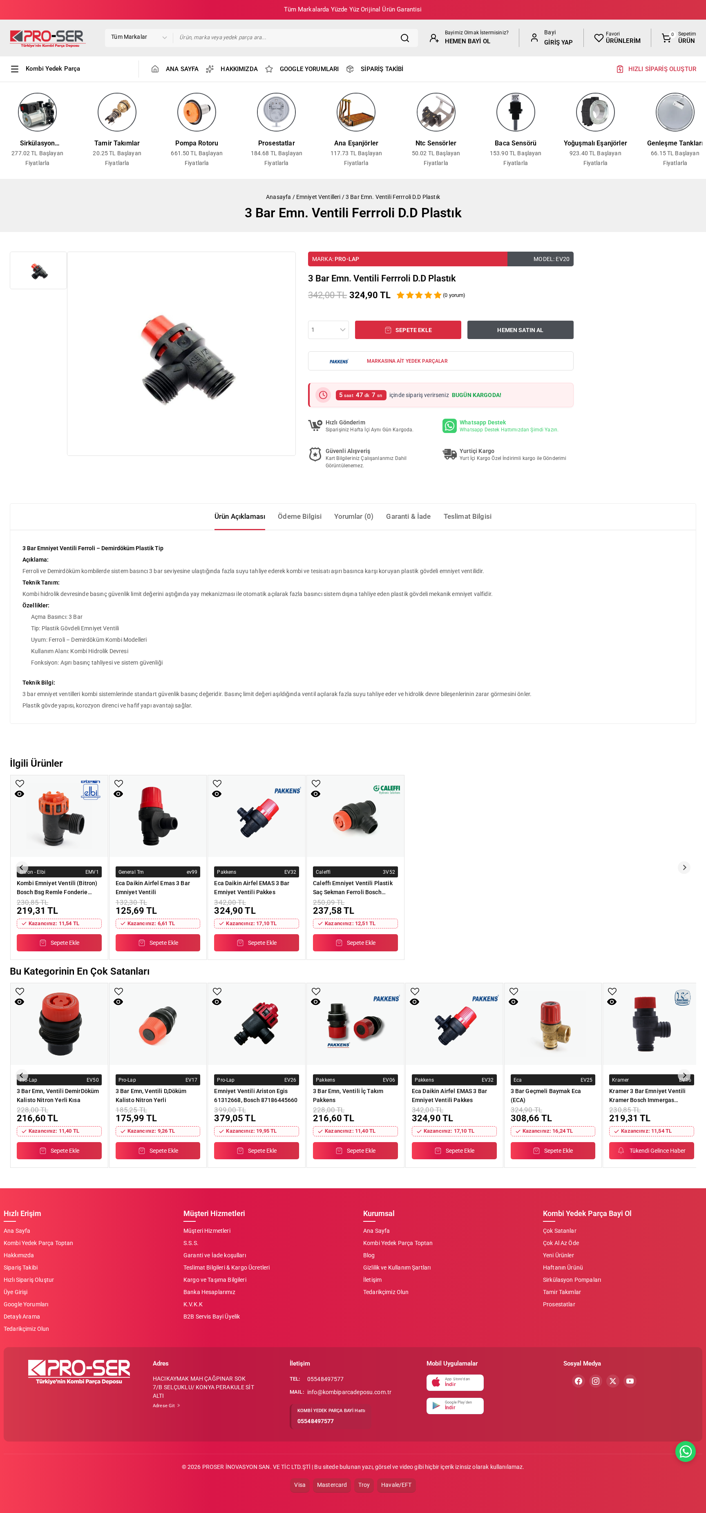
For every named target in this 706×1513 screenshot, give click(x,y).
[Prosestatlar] (276, 112)
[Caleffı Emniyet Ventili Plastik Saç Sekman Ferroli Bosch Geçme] (355, 816)
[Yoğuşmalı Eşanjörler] (595, 112)
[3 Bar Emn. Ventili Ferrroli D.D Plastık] (181, 354)
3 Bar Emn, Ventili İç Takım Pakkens (348, 1095)
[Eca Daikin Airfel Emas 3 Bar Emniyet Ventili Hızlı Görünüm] (118, 794)
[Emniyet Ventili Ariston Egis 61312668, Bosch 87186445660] (256, 1024)
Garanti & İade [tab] (408, 516)
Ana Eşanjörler (356, 143)
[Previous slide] (22, 867)
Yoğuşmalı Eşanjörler (595, 143)
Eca (518, 1079)
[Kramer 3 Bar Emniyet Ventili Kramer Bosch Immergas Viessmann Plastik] (651, 1024)
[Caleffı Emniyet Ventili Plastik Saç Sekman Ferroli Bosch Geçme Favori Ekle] (316, 783)
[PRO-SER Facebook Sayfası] (578, 1381)
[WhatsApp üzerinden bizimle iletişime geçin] (685, 1451)
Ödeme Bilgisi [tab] (300, 516)
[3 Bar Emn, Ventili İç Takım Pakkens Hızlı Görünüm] (315, 1001)
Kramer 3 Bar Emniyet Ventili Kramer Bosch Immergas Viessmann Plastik (647, 1095)
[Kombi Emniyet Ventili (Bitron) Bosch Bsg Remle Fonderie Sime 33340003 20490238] (59, 816)
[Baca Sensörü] (516, 112)
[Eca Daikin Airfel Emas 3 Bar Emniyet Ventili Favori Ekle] (119, 783)
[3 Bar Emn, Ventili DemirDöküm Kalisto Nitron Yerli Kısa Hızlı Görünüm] (19, 1001)
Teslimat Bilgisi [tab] (468, 516)
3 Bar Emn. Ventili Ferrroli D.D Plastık (393, 197)
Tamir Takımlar (117, 143)
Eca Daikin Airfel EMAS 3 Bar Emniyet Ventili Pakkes (251, 887)
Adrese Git (164, 1405)
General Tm (131, 872)
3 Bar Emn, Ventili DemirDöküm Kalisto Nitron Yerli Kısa (58, 1095)
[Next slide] (684, 867)
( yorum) (454, 295)
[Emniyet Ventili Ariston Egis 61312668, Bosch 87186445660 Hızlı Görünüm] (216, 1001)
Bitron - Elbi (32, 872)
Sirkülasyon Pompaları (37, 144)
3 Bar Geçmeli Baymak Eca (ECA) (546, 1095)
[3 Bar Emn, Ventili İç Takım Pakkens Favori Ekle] (316, 991)
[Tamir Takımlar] (117, 112)
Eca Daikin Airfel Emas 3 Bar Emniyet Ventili (153, 887)
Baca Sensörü (515, 143)
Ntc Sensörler (436, 143)
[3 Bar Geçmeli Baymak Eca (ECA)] (553, 1024)
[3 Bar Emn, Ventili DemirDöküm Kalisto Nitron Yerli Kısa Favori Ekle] (20, 991)
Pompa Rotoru (196, 143)
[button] (38, 270)
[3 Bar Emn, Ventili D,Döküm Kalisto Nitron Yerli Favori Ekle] (119, 991)
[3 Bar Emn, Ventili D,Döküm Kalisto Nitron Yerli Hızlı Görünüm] (118, 1001)
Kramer (620, 1079)
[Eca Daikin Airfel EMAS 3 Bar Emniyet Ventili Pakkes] (256, 816)
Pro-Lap (347, 259)
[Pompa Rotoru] (196, 112)
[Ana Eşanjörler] (356, 112)
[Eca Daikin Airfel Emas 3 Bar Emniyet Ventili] (158, 816)
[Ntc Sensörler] (436, 112)
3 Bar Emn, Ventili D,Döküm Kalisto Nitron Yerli (151, 1095)
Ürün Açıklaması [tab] (239, 516)
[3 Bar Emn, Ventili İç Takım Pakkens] (355, 1024)
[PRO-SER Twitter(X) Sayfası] (612, 1381)
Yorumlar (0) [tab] (353, 516)
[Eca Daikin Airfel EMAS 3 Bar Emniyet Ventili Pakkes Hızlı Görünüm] (216, 794)
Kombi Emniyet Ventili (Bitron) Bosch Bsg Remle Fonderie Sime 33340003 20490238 (57, 887)
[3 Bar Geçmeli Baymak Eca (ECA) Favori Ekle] (514, 991)
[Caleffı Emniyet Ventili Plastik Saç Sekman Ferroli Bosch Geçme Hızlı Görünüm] (315, 794)
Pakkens (226, 872)
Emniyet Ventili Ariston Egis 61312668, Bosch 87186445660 (255, 1095)
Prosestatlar (276, 143)
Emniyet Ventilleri (318, 197)
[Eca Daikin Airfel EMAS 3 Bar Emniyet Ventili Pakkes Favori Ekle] (217, 783)
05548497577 (325, 1379)
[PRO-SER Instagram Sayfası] (595, 1381)
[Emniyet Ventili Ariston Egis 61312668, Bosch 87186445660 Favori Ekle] (217, 991)
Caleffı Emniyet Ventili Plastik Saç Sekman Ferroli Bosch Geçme (353, 887)
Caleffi (323, 872)
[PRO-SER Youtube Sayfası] (630, 1381)
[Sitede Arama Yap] (407, 38)
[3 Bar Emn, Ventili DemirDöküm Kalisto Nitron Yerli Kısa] (59, 1024)
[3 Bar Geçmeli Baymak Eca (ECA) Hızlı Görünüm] (513, 1001)
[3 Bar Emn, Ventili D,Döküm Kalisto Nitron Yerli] (158, 1024)
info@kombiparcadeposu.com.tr (349, 1392)
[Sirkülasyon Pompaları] (37, 112)
